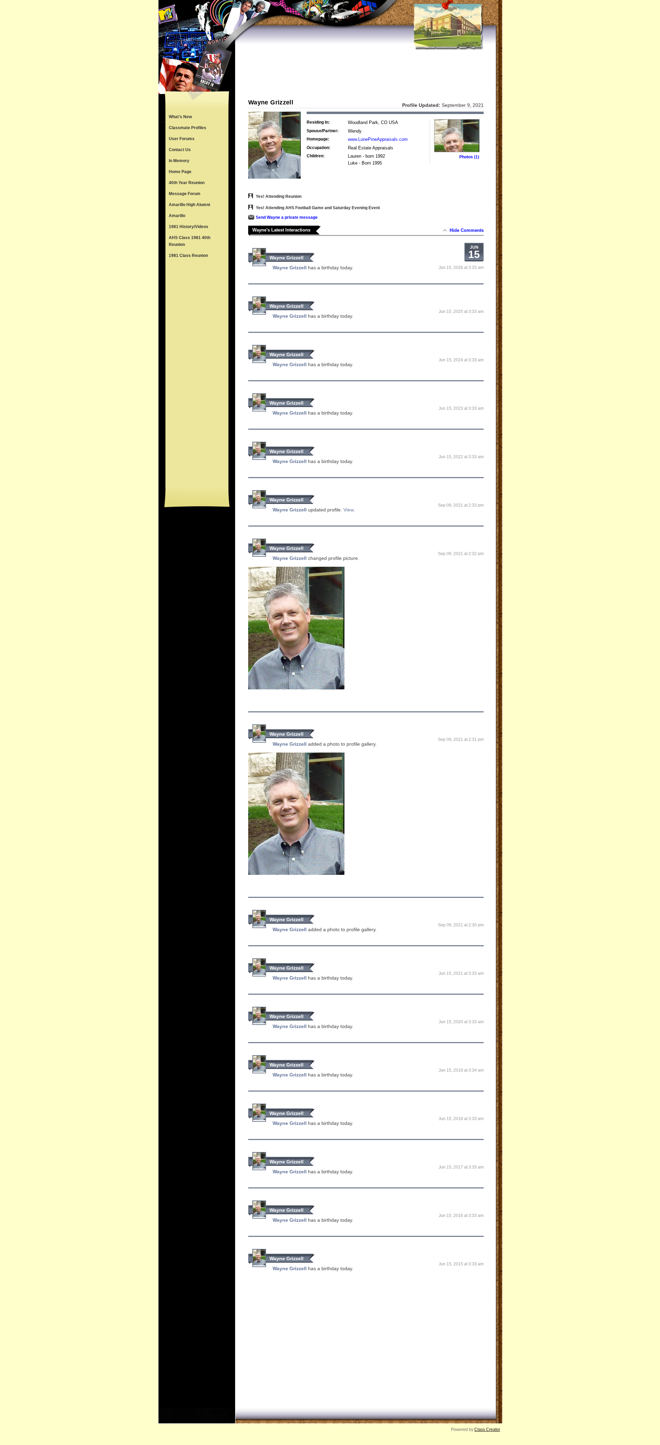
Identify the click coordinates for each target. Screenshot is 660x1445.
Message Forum (184, 193)
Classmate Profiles (187, 127)
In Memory (179, 160)
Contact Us (180, 149)
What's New (180, 116)
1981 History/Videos (188, 226)
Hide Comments (467, 230)
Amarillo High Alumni (189, 204)
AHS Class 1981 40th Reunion (189, 241)
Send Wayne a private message (287, 217)
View (348, 509)
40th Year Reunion (187, 182)
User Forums (182, 138)
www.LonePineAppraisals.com (378, 139)
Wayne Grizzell (287, 257)
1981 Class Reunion (188, 255)
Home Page (180, 171)
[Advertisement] (196, 374)
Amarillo (177, 215)
